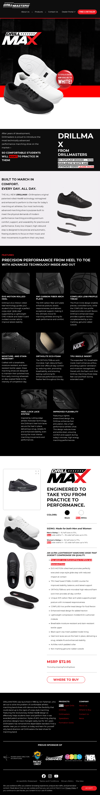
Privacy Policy (70, 788)
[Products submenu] (45, 12)
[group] (22, 487)
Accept (89, 788)
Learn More (86, 166)
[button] (37, 472)
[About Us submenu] (32, 12)
